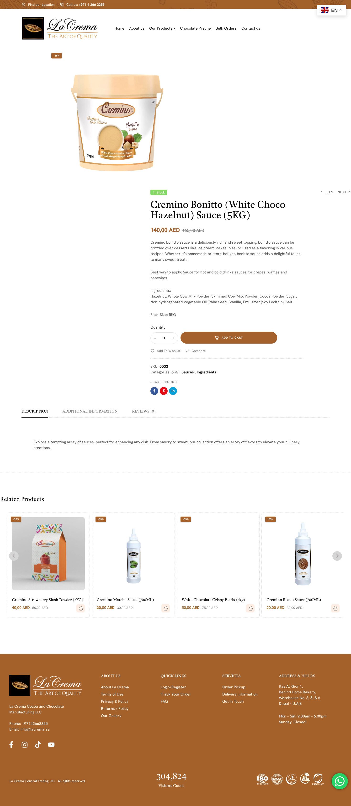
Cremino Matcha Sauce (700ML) (125, 600)
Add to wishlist (168, 351)
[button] (162, 28)
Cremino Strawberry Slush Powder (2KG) (47, 600)
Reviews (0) (143, 411)
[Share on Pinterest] (164, 391)
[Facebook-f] (11, 744)
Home (119, 28)
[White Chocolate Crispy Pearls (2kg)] (218, 553)
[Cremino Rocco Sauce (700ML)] (302, 553)
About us (136, 28)
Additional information (90, 411)
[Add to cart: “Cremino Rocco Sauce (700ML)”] (334, 606)
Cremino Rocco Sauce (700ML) (293, 600)
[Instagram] (24, 744)
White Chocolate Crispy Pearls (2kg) (213, 600)
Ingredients (206, 372)
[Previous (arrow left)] (8, 403)
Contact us (250, 28)
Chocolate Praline (195, 28)
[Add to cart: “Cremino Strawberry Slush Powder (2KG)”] (79, 606)
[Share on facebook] (154, 391)
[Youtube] (51, 744)
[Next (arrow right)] (342, 403)
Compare (198, 351)
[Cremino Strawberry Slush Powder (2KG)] (48, 553)
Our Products (160, 28)
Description (34, 411)
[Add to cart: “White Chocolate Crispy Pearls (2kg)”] (249, 606)
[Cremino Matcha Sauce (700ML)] (133, 553)
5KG (175, 372)
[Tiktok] (38, 744)
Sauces (187, 372)
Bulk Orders (226, 28)
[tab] (38, 413)
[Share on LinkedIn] (173, 391)
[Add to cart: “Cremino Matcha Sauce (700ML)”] (164, 606)
